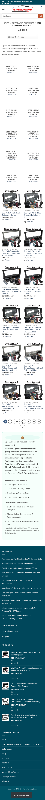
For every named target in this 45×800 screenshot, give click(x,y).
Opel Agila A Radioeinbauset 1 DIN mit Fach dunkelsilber (33, 368)
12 (39, 421)
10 (29, 421)
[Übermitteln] (40, 16)
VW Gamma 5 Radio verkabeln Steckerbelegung (21, 588)
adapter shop (12, 631)
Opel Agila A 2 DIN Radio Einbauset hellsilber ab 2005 (33, 215)
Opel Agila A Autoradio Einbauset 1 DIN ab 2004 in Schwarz (33, 253)
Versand (8, 220)
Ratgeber (5, 636)
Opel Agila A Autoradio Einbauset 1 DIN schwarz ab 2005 (33, 291)
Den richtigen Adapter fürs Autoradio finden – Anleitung (21, 594)
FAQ (4, 753)
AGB (4, 739)
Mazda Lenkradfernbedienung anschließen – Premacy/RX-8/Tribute (20, 609)
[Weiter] (23, 425)
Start (6, 23)
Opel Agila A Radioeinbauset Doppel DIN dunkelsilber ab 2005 (33, 406)
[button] (3, 9)
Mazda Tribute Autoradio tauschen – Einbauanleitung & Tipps (17, 617)
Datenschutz (7, 749)
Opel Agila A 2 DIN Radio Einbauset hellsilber (11, 214)
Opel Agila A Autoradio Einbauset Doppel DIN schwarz (10, 330)
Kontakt (5, 763)
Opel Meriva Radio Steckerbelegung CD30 (19, 568)
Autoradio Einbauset (23, 23)
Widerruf (5, 781)
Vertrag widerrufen (10, 776)
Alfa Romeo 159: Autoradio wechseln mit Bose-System (21, 574)
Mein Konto (7, 767)
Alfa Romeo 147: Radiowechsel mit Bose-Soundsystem (19, 582)
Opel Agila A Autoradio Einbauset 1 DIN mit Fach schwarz (11, 291)
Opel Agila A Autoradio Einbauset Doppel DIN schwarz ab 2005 (32, 330)
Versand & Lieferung (10, 772)
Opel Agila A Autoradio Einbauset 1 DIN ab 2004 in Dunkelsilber (11, 253)
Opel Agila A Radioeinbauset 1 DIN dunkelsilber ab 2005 (10, 368)
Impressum (6, 758)
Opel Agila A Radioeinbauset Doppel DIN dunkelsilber (10, 406)
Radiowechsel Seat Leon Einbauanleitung (19, 563)
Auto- (4, 625)
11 (34, 421)
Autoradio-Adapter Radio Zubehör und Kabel (20, 744)
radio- (4, 631)
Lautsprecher (12, 625)
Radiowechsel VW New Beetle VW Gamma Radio (22, 559)
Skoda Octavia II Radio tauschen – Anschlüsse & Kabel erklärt (21, 602)
